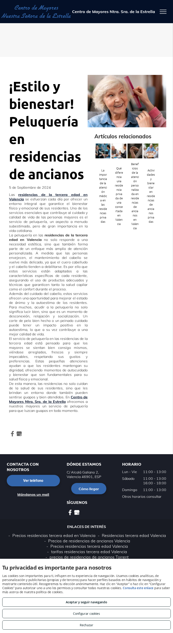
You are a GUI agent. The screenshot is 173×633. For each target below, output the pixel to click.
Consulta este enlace (138, 588)
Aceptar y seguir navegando (86, 602)
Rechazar (86, 625)
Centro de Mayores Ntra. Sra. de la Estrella (48, 399)
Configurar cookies (86, 613)
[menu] (163, 12)
